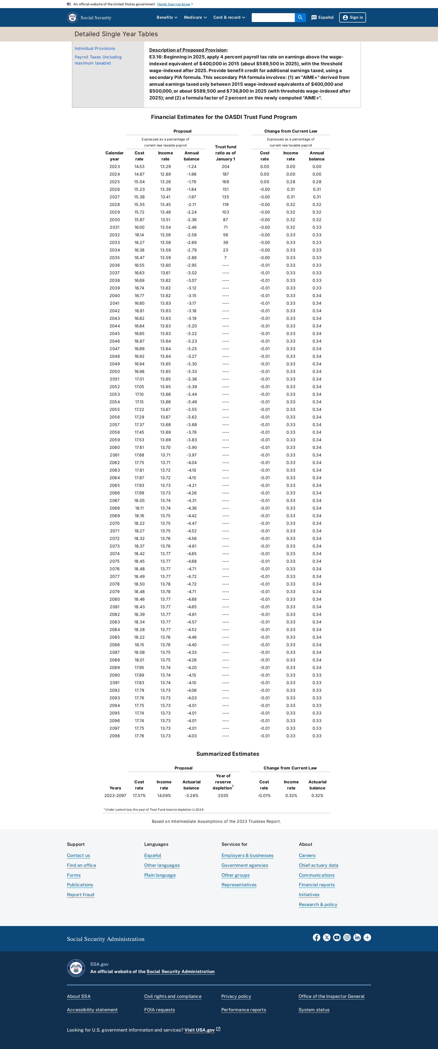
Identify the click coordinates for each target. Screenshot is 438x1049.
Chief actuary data (319, 865)
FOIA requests (159, 1009)
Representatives (239, 884)
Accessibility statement (92, 1009)
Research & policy (318, 904)
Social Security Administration (181, 971)
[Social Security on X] (327, 939)
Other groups (236, 875)
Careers (307, 855)
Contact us (78, 855)
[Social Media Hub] (367, 939)
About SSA (79, 996)
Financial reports (317, 884)
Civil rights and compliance (173, 996)
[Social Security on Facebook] (316, 939)
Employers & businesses (247, 855)
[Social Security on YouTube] (337, 939)
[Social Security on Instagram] (347, 939)
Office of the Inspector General (332, 996)
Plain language (160, 875)
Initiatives (309, 894)
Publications (80, 884)
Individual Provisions (95, 48)
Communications (317, 875)
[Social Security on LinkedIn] (357, 939)
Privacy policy (236, 996)
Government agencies (245, 865)
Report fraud (80, 894)
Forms (74, 875)
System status (314, 1009)
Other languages (162, 865)
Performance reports (243, 1009)
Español (152, 855)
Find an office (81, 865)
